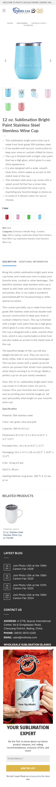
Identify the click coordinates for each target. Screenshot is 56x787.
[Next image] (50, 60)
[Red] (7, 217)
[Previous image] (5, 60)
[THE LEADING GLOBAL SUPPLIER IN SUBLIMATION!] (28, 10)
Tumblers (28, 25)
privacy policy (35, 776)
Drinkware (22, 23)
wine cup (42, 140)
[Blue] (39, 217)
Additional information (33, 262)
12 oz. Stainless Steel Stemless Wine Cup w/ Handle (13, 535)
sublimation (17, 140)
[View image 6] (21, 106)
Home (10, 23)
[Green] (28, 217)
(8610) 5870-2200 (25, 632)
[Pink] (18, 217)
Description (9, 262)
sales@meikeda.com (25, 637)
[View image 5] (8, 106)
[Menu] (4, 10)
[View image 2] (21, 93)
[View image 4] (48, 93)
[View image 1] (8, 93)
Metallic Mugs (38, 23)
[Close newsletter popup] (52, 649)
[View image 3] (34, 93)
